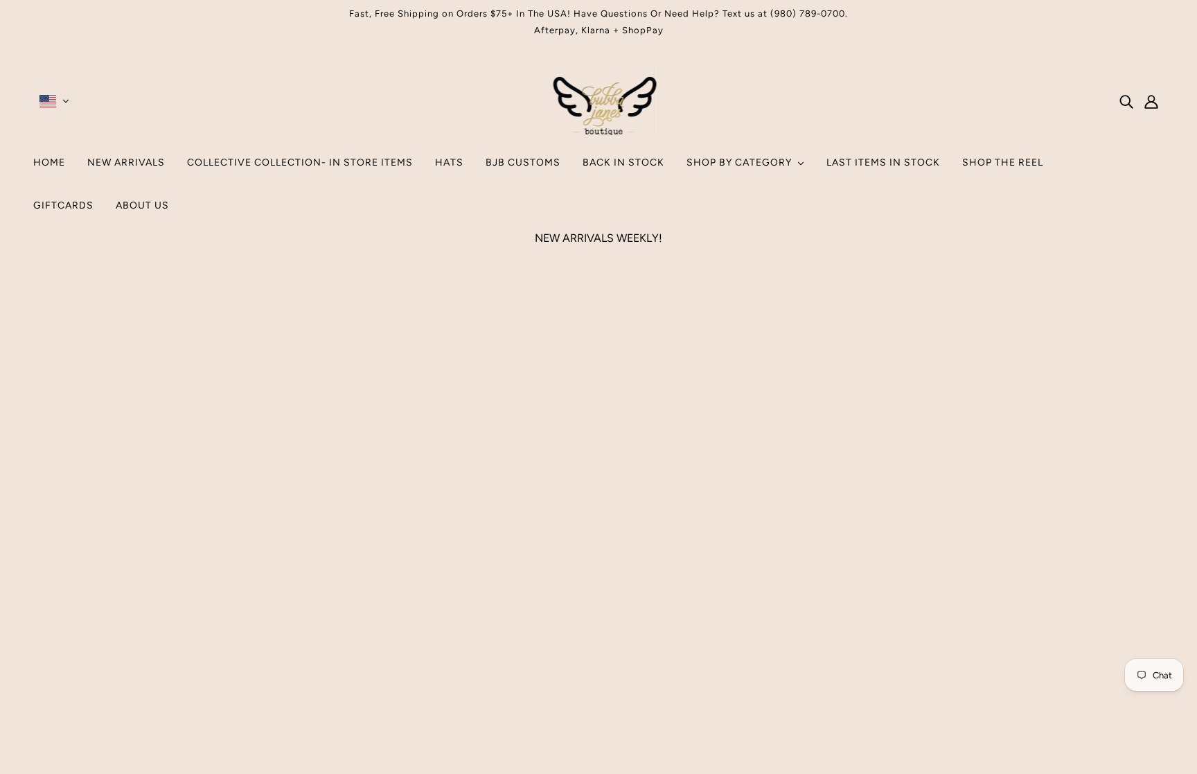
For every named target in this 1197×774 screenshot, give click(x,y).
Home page (561, 423)
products (716, 423)
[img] (1126, 101)
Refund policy (591, 671)
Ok (1134, 656)
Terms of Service (598, 654)
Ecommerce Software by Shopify (599, 723)
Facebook (581, 637)
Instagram (581, 621)
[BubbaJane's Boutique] (599, 131)
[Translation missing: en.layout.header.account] (1151, 101)
